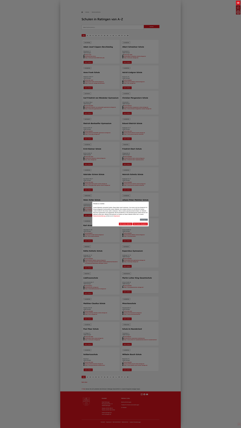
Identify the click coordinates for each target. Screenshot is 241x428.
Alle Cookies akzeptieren (140, 224)
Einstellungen (143, 219)
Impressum (117, 216)
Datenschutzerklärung (99, 216)
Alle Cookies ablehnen (126, 224)
